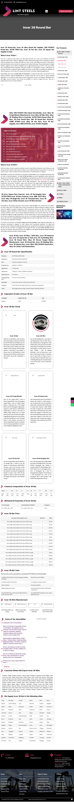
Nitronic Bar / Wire (63, 103)
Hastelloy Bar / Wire (63, 74)
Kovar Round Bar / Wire (64, 110)
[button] (46, 11)
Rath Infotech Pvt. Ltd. (41, 799)
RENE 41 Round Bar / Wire (64, 132)
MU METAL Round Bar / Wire (63, 141)
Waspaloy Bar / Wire (63, 96)
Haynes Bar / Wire (62, 93)
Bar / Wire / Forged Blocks (64, 52)
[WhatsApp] (72, 404)
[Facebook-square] (72, 799)
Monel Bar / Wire (62, 84)
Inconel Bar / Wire (63, 81)
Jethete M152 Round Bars (64, 107)
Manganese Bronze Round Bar (63, 173)
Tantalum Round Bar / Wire (64, 128)
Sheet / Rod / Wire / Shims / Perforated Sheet (64, 184)
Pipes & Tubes (62, 190)
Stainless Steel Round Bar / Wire (64, 155)
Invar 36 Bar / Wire (62, 64)
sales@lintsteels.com (35, 758)
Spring (60, 197)
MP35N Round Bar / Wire (64, 124)
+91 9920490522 (9, 758)
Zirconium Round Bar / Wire (64, 119)
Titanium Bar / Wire (63, 77)
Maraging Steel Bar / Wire (63, 88)
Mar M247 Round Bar (63, 164)
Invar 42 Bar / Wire (62, 67)
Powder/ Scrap (63, 201)
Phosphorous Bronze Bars (64, 178)
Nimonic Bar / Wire (63, 57)
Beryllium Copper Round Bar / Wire (63, 160)
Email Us (7, 667)
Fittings (60, 194)
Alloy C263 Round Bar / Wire (64, 146)
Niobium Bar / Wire (63, 100)
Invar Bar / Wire (62, 60)
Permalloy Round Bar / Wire (64, 136)
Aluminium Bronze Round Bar (63, 168)
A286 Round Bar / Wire (64, 151)
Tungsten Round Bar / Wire (64, 114)
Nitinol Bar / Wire (62, 70)
